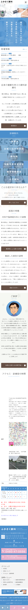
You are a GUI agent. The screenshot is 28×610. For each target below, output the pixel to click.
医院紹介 (14, 125)
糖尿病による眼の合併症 (14, 249)
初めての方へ (14, 287)
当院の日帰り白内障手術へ (14, 365)
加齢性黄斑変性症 (20, 579)
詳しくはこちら (14, 202)
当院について (6, 571)
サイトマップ (18, 603)
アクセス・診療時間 (8, 573)
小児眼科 (18, 584)
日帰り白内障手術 (8, 582)
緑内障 (5, 584)
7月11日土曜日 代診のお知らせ (10, 78)
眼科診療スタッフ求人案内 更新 (11, 55)
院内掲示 (3, 519)
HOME (5, 568)
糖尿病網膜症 (19, 582)
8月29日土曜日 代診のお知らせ (10, 60)
